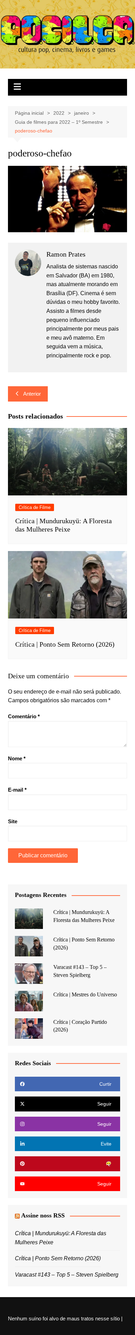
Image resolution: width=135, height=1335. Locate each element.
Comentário (24, 716)
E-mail (17, 790)
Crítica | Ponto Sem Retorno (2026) (65, 644)
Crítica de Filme (35, 507)
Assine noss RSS (43, 1215)
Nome (17, 758)
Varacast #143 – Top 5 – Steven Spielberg (66, 1275)
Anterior (32, 394)
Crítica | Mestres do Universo (85, 994)
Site (12, 821)
